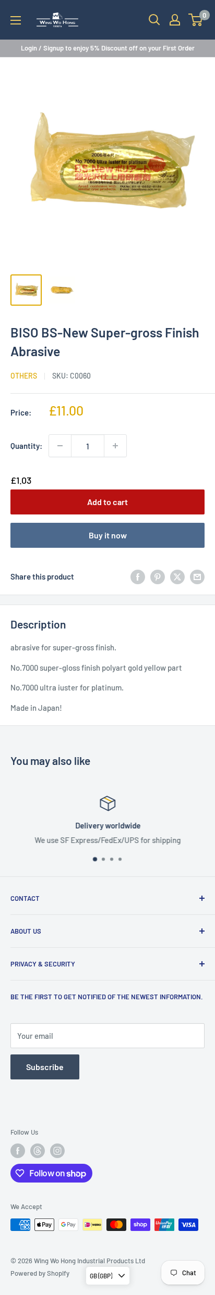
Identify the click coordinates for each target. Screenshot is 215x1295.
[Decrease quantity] (60, 446)
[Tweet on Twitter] (177, 576)
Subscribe (45, 1067)
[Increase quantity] (115, 446)
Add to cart (107, 502)
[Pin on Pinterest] (157, 576)
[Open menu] (15, 20)
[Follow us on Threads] (37, 1150)
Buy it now (108, 535)
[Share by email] (197, 576)
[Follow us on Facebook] (17, 1150)
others (23, 375)
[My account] (175, 20)
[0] (195, 20)
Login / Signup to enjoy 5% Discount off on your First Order (108, 48)
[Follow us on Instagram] (57, 1150)
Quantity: (26, 445)
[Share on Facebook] (137, 576)
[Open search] (154, 20)
